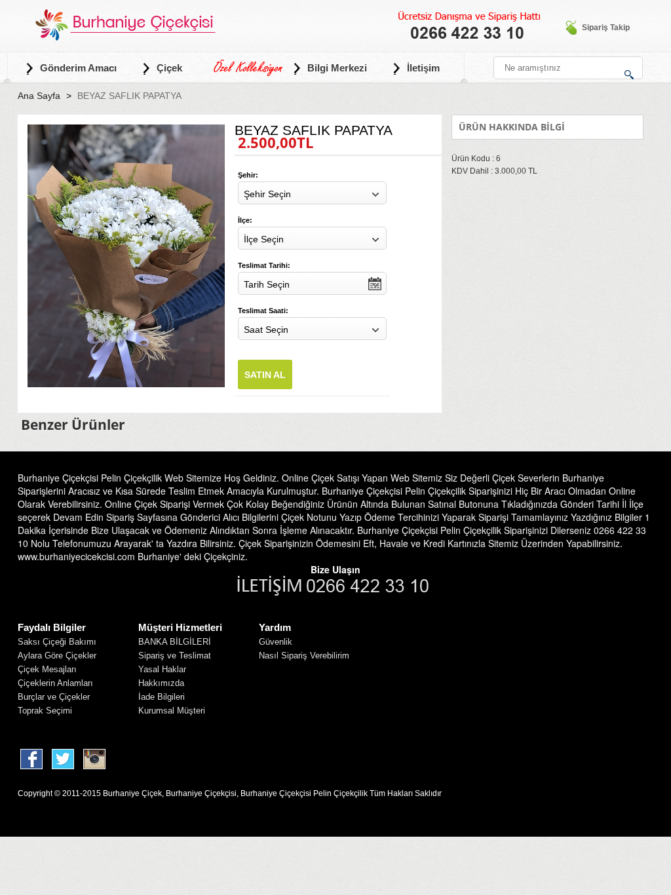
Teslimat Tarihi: (264, 265)
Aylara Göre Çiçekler (57, 655)
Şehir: (248, 175)
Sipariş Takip (606, 27)
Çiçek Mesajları (47, 669)
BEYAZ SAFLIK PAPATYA (129, 95)
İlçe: (245, 220)
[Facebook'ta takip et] (31, 759)
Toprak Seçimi (45, 710)
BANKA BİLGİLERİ (174, 642)
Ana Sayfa (39, 95)
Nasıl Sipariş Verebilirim (304, 655)
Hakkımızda (161, 683)
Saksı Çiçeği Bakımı (57, 642)
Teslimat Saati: (263, 310)
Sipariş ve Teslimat (174, 655)
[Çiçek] (123, 24)
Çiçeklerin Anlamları (55, 683)
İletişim (423, 67)
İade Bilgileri (161, 697)
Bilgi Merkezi (337, 67)
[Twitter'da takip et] (63, 759)
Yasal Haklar (162, 669)
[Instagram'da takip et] (95, 759)
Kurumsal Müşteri (171, 710)
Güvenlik (275, 642)
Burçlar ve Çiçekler (54, 697)
